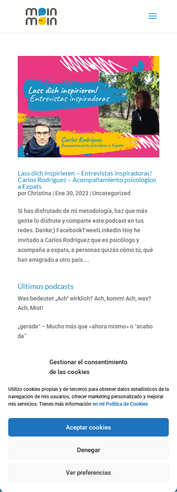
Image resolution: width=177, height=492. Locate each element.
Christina (39, 193)
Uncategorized (111, 193)
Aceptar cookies (88, 427)
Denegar (88, 450)
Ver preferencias (88, 472)
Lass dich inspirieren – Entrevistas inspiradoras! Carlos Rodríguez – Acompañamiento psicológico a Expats (87, 179)
